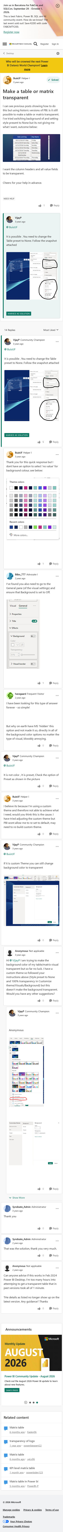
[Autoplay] (26, 1402)
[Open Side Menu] (5, 43)
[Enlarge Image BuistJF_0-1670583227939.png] (32, 509)
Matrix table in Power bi (24, 1481)
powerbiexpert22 (33, 1445)
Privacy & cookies (32, 1509)
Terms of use (52, 1509)
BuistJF (17, 78)
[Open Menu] (57, 53)
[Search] (35, 44)
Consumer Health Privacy (16, 1526)
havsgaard (20, 693)
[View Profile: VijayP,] (9, 219)
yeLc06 (31, 1459)
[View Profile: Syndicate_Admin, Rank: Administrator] (7, 1208)
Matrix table (17, 1427)
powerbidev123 (34, 1472)
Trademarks (9, 1516)
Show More (18, 1197)
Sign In (55, 43)
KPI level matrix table (22, 1468)
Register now (11, 32)
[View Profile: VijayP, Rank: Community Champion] (7, 341)
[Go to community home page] (20, 44)
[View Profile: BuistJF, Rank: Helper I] (7, 80)
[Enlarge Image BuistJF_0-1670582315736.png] (31, 148)
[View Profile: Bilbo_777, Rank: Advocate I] (9, 576)
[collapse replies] (31, 337)
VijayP (18, 217)
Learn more (12, 1390)
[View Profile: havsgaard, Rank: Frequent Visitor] (9, 695)
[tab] (30, 1402)
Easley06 (32, 1432)
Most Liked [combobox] (51, 330)
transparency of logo (22, 1441)
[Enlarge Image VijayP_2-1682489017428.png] (26, 1072)
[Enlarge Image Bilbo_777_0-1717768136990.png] (23, 634)
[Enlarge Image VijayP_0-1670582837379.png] (31, 276)
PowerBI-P (32, 1486)
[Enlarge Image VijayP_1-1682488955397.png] (34, 1143)
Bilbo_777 (20, 574)
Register (44, 43)
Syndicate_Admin (21, 1206)
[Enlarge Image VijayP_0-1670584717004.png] (31, 900)
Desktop (10, 53)
